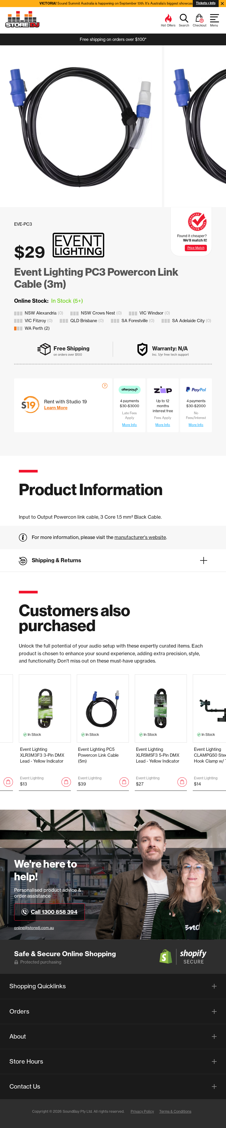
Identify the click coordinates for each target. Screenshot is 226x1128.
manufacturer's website (140, 537)
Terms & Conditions (175, 1111)
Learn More (55, 407)
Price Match (196, 248)
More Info (129, 425)
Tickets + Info (205, 3)
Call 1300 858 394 (54, 912)
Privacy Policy (142, 1111)
